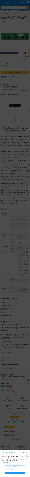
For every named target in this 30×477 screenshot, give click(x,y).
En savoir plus (5, 462)
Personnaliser (15, 469)
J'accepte (15, 473)
